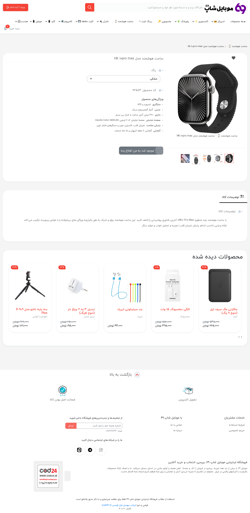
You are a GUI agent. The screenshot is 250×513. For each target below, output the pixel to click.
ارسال (71, 426)
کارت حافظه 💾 (85, 21)
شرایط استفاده (237, 425)
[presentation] (241, 337)
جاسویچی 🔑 (164, 21)
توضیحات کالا (230, 197)
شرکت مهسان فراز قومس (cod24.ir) (119, 505)
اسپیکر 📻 (219, 21)
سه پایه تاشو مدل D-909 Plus (31, 311)
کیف (235, 316)
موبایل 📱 (37, 21)
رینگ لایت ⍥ (145, 21)
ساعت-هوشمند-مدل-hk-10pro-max (206, 46)
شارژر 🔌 (104, 21)
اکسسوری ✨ (201, 21)
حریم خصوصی (237, 430)
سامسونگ (185, 316)
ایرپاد (139, 316)
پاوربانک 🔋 (183, 21)
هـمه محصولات (237, 21)
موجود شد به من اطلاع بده (137, 150)
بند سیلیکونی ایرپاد (129, 309)
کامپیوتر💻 (66, 21)
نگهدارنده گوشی (39, 316)
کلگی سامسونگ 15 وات (175, 309)
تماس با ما (176, 425)
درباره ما (177, 430)
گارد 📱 (51, 21)
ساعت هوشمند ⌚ (123, 21)
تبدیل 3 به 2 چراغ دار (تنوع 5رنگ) (81, 311)
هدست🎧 (23, 21)
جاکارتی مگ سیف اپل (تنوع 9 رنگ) (223, 311)
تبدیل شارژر (89, 316)
